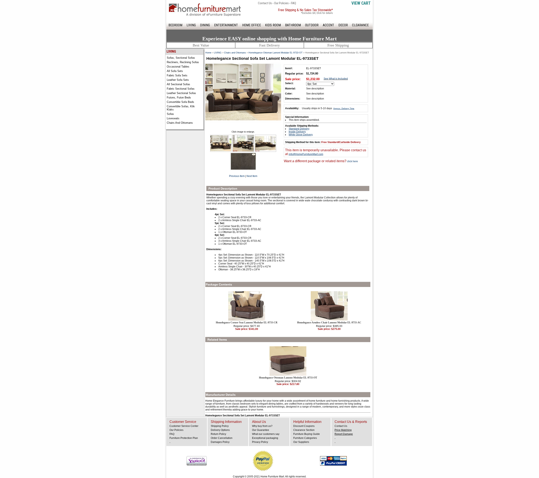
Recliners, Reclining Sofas (183, 62)
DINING (205, 25)
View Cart (361, 3)
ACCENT (328, 25)
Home (208, 52)
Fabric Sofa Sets (177, 75)
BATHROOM (293, 25)
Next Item (252, 176)
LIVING (191, 25)
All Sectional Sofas (178, 84)
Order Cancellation (221, 438)
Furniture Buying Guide (306, 434)
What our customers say (265, 434)
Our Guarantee (260, 430)
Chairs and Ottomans (180, 122)
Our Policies (281, 3)
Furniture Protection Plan (183, 438)
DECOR (343, 25)
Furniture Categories (305, 438)
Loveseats (173, 118)
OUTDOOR (312, 25)
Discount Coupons (304, 426)
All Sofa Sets (175, 71)
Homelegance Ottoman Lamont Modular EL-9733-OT (275, 52)
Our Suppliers (301, 442)
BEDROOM (175, 25)
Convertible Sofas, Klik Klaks (181, 108)
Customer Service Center (183, 426)
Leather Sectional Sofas (181, 93)
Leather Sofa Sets (178, 79)
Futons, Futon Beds (179, 97)
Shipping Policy (220, 426)
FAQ (293, 3)
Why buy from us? (262, 426)
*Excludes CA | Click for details (317, 13)
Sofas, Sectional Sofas (181, 57)
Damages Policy (220, 442)
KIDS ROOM (273, 25)
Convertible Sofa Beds (180, 102)
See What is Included (336, 78)
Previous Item (237, 176)
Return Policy (218, 434)
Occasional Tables (178, 66)
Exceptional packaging (265, 438)
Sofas (170, 114)
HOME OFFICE (251, 25)
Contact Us (265, 3)
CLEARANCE (360, 25)
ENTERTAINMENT (226, 25)
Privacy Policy (260, 442)
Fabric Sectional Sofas (181, 88)
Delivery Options (220, 430)
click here (352, 161)
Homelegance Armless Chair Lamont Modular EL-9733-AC (329, 322)
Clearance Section (304, 430)
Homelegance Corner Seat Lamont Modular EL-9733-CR (247, 322)
